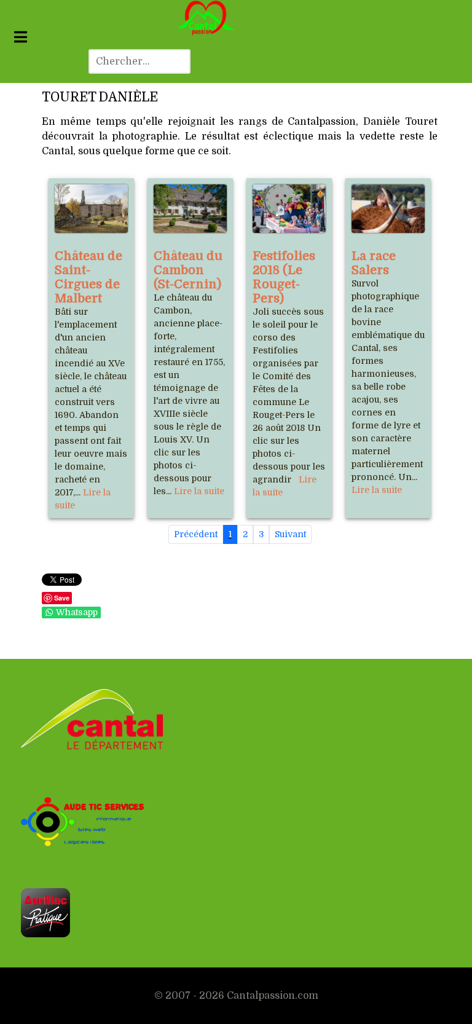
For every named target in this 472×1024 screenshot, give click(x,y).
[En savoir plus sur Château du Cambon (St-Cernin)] (190, 208)
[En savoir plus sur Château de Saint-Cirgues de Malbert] (91, 208)
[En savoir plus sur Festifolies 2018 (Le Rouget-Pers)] (289, 208)
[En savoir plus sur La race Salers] (388, 208)
